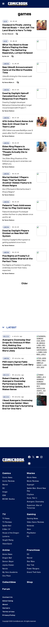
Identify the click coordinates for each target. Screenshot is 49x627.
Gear (5, 21)
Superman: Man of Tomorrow (34, 506)
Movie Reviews (33, 481)
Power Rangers (33, 568)
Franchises (33, 550)
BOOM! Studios (8, 499)
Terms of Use (8, 612)
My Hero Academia (10, 572)
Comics (6, 473)
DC (3, 488)
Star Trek (30, 565)
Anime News (7, 554)
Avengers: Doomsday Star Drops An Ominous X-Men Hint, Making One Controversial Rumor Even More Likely (16, 345)
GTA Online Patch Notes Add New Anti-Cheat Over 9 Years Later (17, 124)
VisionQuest (7, 543)
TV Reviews (7, 522)
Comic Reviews (8, 481)
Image (4, 491)
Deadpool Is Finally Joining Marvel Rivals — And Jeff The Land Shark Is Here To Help (18, 28)
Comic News (7, 477)
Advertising (7, 601)
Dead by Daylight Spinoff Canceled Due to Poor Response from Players (15, 96)
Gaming (6, 64)
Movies (6, 336)
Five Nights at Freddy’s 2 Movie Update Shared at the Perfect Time (17, 259)
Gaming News (32, 518)
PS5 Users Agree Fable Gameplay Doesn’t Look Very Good (17, 365)
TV (4, 514)
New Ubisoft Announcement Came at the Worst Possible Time (17, 70)
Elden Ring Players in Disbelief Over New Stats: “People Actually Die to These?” (16, 150)
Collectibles (9, 582)
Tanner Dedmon (9, 111)
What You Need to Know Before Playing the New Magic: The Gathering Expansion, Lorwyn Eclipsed (17, 48)
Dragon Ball (7, 558)
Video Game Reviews (35, 522)
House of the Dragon (10, 533)
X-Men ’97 (6, 529)
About (5, 604)
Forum (6, 589)
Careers (6, 608)
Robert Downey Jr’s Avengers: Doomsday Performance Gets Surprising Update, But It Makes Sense (16, 384)
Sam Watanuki (8, 34)
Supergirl (30, 484)
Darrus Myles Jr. (9, 82)
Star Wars (31, 561)
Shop (30, 582)
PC (28, 536)
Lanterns (5, 536)
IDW (4, 495)
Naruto (5, 568)
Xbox (29, 529)
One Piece (6, 575)
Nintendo (30, 525)
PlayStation (31, 533)
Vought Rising (7, 540)
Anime (6, 550)
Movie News (32, 477)
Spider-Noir (6, 525)
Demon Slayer (8, 561)
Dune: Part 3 (32, 498)
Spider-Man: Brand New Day (36, 489)
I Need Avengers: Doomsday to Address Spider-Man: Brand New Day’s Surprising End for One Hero (17, 404)
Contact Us (7, 597)
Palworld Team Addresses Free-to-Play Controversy (16, 206)
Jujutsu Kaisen (8, 565)
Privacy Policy (8, 615)
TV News (6, 518)
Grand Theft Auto (34, 572)
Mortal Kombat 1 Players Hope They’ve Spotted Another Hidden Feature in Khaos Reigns (17, 181)
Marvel (5, 484)
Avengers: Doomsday (35, 501)
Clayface (30, 494)
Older (24, 283)
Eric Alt (6, 56)
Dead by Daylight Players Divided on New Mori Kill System (15, 233)
